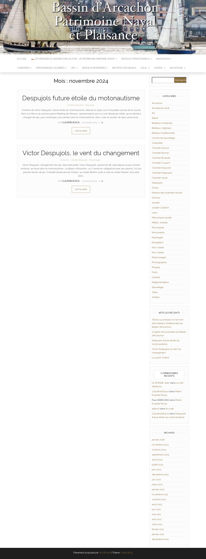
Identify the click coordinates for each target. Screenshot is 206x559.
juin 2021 (156, 509)
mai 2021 (156, 514)
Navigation (163, 58)
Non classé (158, 247)
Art (73, 68)
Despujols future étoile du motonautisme (81, 98)
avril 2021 (157, 519)
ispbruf (155, 408)
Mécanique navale (162, 217)
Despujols (89, 105)
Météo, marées (160, 222)
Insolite (155, 202)
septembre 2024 (160, 454)
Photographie (159, 262)
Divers (155, 187)
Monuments (158, 232)
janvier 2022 (158, 489)
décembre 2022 (160, 474)
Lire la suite (81, 130)
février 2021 (158, 529)
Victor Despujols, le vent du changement (80, 153)
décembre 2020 (160, 539)
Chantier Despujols (75, 105)
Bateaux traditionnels (135, 58)
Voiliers (155, 297)
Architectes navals (124, 68)
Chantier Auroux (160, 148)
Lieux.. (144, 68)
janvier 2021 (158, 534)
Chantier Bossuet (161, 158)
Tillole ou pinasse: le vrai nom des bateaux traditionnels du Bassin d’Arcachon (167, 323)
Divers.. (159, 68)
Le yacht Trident (160, 357)
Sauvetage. (177, 68)
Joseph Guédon (160, 207)
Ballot (155, 118)
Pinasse (156, 267)
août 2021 (157, 504)
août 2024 (157, 459)
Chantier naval (159, 177)
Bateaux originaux (161, 128)
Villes (154, 292)
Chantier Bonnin (160, 153)
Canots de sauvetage (163, 138)
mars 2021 (157, 524)
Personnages (95, 160)
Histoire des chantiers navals (167, 192)
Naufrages (157, 237)
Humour (156, 197)
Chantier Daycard (161, 167)
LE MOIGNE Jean (161, 383)
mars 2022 (157, 484)
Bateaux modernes (94, 68)
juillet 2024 (157, 464)
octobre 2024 (159, 449)
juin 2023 (156, 469)
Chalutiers (157, 143)
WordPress (105, 552)
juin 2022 (156, 479)
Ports (154, 272)
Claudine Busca (71, 122)
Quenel (156, 277)
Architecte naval (160, 108)
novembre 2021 (160, 494)
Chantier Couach (161, 163)
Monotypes (158, 227)
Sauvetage (157, 287)
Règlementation (160, 282)
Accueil (22, 58)
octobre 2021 (159, 499)
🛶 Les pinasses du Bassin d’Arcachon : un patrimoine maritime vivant (73, 58)
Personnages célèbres (50, 68)
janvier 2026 (158, 439)
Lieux (154, 212)
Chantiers (23, 68)
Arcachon (64, 160)
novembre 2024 (160, 444)
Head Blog (127, 552)
